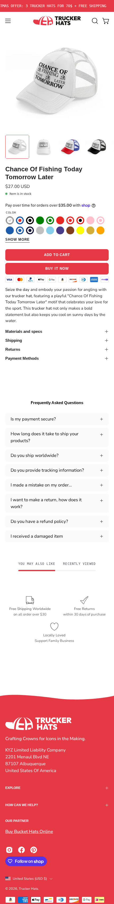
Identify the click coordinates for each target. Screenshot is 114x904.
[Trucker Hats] (57, 20)
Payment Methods (22, 358)
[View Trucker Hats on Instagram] (9, 850)
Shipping (13, 340)
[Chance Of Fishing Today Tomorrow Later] (17, 147)
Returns (12, 349)
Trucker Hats (28, 888)
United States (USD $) (30, 878)
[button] (94, 21)
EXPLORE (12, 788)
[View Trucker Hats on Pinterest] (34, 850)
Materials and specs (23, 331)
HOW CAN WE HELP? (21, 805)
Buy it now (57, 269)
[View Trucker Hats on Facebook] (21, 850)
